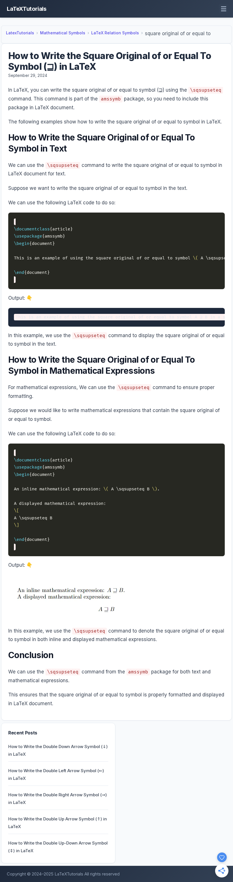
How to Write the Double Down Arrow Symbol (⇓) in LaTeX (58, 750)
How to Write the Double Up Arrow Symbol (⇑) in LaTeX (57, 822)
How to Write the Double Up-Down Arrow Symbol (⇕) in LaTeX (58, 846)
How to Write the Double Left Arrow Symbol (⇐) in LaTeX (56, 774)
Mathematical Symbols (62, 32)
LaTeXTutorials (26, 8)
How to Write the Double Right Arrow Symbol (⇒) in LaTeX (57, 798)
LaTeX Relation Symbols (115, 32)
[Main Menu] (223, 9)
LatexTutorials (20, 32)
